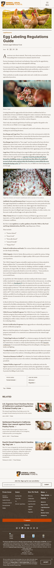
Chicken (8, 388)
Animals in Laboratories (5, 496)
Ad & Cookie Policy (24, 562)
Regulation (30, 512)
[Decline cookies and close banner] (51, 559)
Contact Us (44, 515)
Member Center (45, 512)
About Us (43, 502)
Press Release (14, 436)
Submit (46, 484)
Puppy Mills (18, 498)
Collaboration (31, 498)
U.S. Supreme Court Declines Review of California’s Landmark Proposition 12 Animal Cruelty (17, 406)
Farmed (10, 380)
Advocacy (30, 496)
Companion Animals (7, 502)
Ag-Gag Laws (18, 496)
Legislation (30, 506)
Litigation (30, 509)
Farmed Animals (6, 505)
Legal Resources (45, 507)
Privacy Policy (14, 562)
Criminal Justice (31, 501)
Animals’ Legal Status (20, 504)
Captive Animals (6, 500)
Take (45, 495)
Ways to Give (44, 504)
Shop (42, 510)
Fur (16, 501)
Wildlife (4, 508)
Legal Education (31, 504)
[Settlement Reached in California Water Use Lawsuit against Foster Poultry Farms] (43, 425)
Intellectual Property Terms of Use (16, 547)
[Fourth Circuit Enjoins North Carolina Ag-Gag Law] (43, 445)
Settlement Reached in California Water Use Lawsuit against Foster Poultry (16, 424)
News (11, 416)
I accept (47, 562)
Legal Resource (7, 32)
